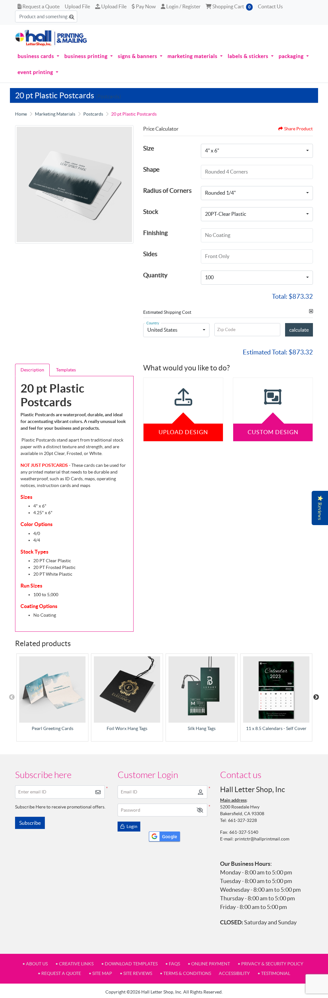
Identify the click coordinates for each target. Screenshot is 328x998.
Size (148, 148)
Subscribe (30, 823)
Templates (66, 369)
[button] (200, 810)
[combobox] (257, 151)
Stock (150, 211)
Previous (12, 697)
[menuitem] (38, 56)
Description (32, 369)
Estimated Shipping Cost (167, 312)
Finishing (155, 232)
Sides (150, 253)
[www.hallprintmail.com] (51, 38)
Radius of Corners (167, 190)
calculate (299, 330)
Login (131, 826)
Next (316, 697)
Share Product (298, 128)
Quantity (155, 275)
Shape (151, 169)
